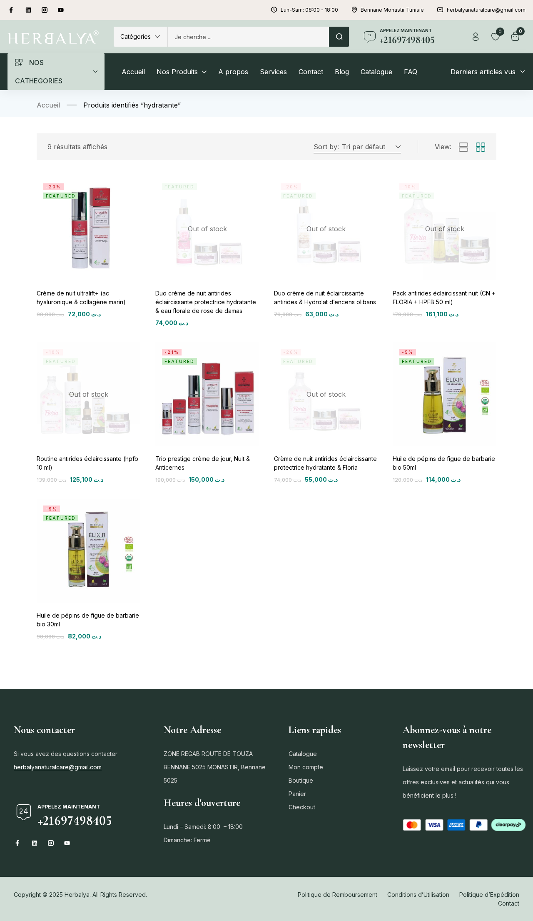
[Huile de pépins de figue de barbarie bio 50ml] (444, 394)
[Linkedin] (28, 10)
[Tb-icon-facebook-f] (12, 10)
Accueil (48, 105)
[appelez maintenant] (370, 37)
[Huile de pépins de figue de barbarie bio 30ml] (88, 551)
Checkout (302, 807)
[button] (140, 37)
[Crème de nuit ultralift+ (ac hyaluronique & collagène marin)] (88, 228)
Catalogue (303, 753)
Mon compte (306, 767)
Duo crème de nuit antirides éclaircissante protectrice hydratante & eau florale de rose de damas (205, 302)
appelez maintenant (406, 30)
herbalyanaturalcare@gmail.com (58, 767)
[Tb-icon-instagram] (44, 10)
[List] (463, 148)
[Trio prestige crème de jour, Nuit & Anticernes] (207, 394)
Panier (297, 793)
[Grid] (481, 148)
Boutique (301, 780)
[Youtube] (61, 10)
